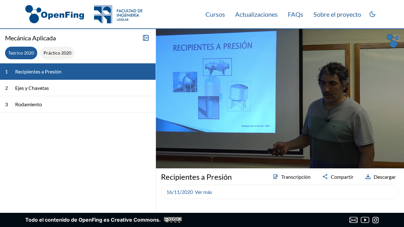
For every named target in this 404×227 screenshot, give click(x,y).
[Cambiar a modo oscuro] (372, 14)
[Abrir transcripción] (396, 38)
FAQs (295, 14)
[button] (163, 147)
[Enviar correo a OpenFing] (353, 220)
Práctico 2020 (57, 52)
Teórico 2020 (21, 52)
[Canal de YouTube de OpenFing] (365, 220)
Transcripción (296, 177)
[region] (280, 98)
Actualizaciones (256, 14)
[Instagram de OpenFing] (375, 220)
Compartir (342, 177)
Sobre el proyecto (337, 14)
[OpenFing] (84, 14)
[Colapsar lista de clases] (146, 38)
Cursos (215, 14)
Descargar (385, 177)
